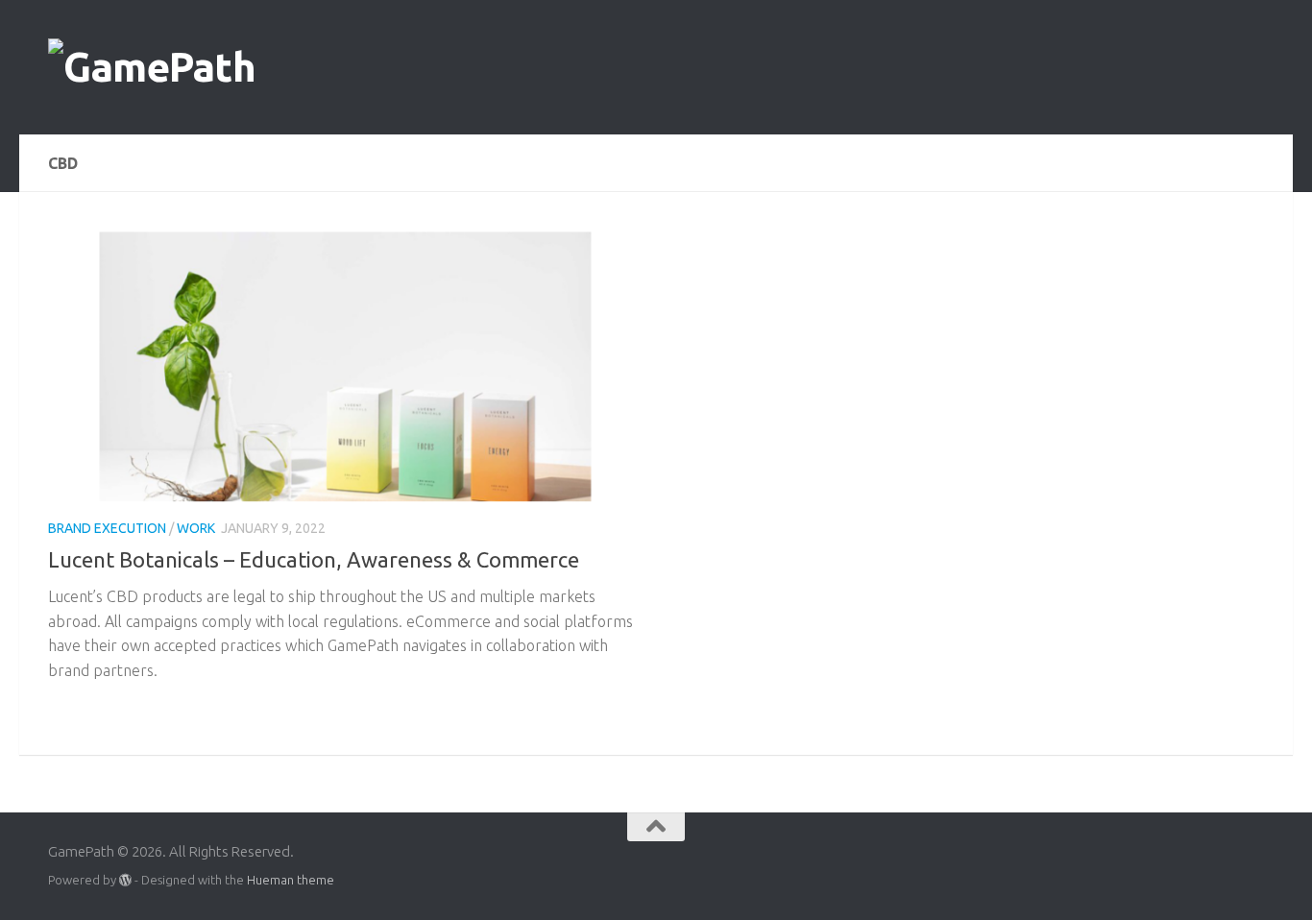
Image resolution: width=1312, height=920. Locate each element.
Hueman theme (290, 879)
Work (196, 528)
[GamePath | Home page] (151, 67)
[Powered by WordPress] (125, 880)
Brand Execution (107, 528)
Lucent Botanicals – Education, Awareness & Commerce (313, 559)
